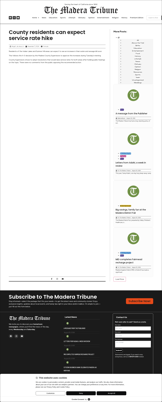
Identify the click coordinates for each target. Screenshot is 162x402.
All (138, 40)
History (124, 18)
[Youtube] (18, 17)
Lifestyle (72, 18)
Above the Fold (138, 43)
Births (137, 45)
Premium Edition (136, 18)
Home (34, 18)
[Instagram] (14, 17)
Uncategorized (138, 80)
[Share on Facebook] (51, 279)
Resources (138, 72)
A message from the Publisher (131, 113)
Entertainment (103, 18)
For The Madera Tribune (124, 170)
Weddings (138, 83)
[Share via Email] (63, 279)
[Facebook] (10, 17)
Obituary (81, 18)
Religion (115, 18)
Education (53, 18)
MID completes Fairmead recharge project (129, 261)
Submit (119, 350)
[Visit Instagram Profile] (57, 279)
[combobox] (154, 18)
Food (138, 53)
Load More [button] (119, 279)
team (138, 77)
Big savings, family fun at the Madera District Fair (131, 211)
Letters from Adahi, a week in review (77, 341)
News (44, 18)
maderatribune (121, 118)
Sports (63, 18)
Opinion (91, 18)
